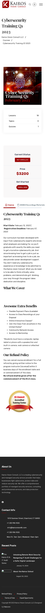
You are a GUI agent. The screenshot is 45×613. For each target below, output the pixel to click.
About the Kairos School (23, 571)
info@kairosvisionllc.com (17, 528)
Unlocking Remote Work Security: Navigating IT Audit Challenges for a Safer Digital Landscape (27, 558)
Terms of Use (10, 598)
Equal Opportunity (26, 598)
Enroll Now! (22, 187)
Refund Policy (7, 594)
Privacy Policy (22, 594)
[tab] (9, 205)
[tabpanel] (22, 317)
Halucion (7, 607)
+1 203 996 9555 (13, 523)
